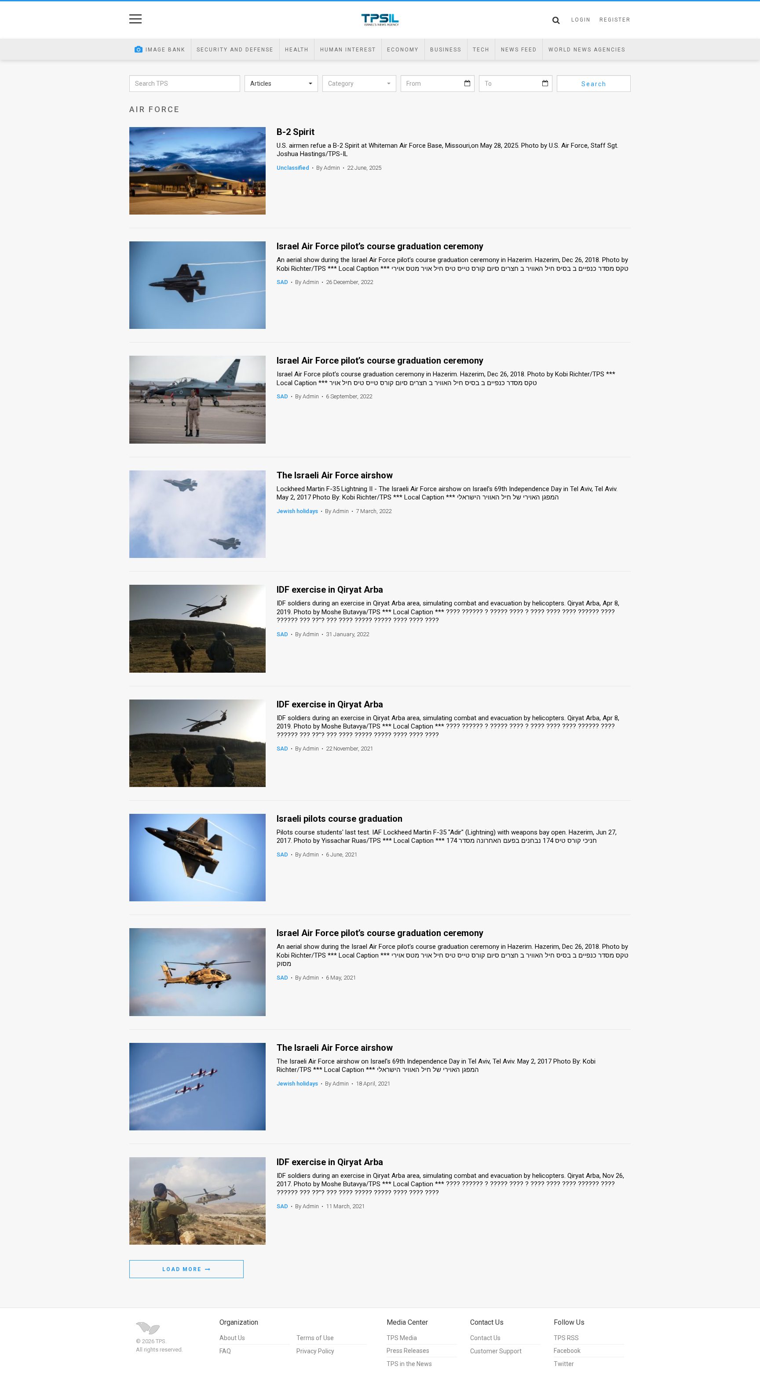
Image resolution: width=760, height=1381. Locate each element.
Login (581, 20)
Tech (481, 50)
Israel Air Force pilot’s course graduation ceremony (380, 246)
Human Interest (348, 50)
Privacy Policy (315, 1351)
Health (297, 50)
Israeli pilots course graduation (339, 819)
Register (615, 20)
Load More (183, 1269)
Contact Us (485, 1337)
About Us (232, 1337)
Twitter (564, 1363)
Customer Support (496, 1351)
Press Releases (408, 1350)
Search (594, 83)
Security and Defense (235, 50)
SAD (282, 282)
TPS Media (402, 1337)
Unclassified (293, 167)
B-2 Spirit (295, 132)
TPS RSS (566, 1337)
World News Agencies (586, 50)
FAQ (225, 1351)
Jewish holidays (297, 511)
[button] (281, 83)
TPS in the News (409, 1363)
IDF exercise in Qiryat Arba (330, 590)
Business (445, 50)
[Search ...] (556, 20)
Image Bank (165, 50)
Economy (403, 50)
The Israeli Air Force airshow (335, 475)
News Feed (519, 50)
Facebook (567, 1350)
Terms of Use (315, 1337)
